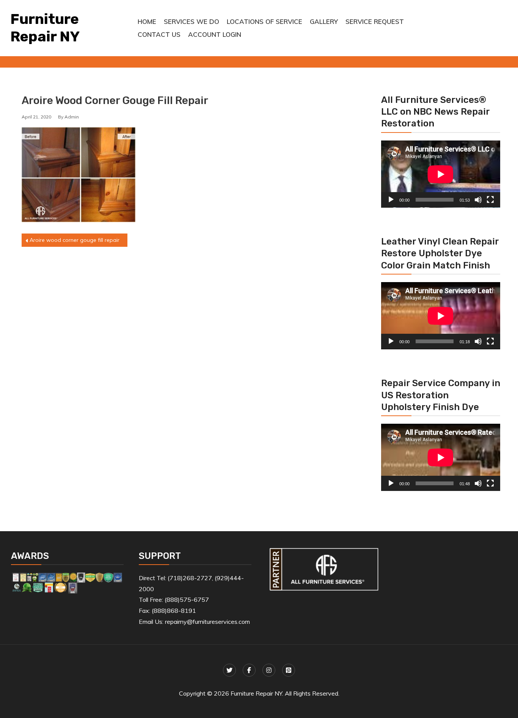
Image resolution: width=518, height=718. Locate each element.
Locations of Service (264, 21)
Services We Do (191, 21)
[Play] (391, 200)
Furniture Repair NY (45, 27)
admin (71, 117)
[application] (440, 174)
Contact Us (159, 34)
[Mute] (478, 200)
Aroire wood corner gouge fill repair (74, 240)
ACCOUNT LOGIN (214, 34)
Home (147, 21)
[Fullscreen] (490, 200)
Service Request (374, 21)
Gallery (324, 21)
